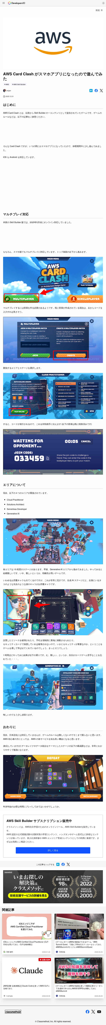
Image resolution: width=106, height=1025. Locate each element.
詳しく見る (53, 850)
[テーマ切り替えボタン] (103, 3)
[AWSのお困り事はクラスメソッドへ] (53, 886)
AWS (7, 84)
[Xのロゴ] (93, 1012)
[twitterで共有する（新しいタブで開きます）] (101, 90)
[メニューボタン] (3, 3)
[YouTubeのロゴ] (99, 1012)
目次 (98, 10)
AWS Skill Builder (19, 84)
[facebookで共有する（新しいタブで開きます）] (96, 90)
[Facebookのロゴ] (87, 1012)
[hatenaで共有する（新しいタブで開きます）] (91, 90)
